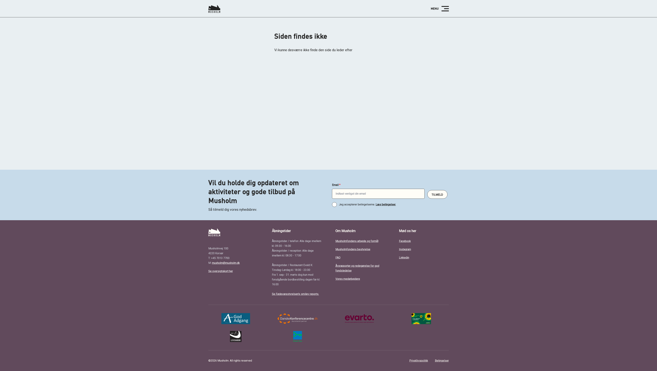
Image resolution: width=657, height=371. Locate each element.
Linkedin (404, 257)
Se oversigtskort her (220, 271)
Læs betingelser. (386, 204)
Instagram (405, 249)
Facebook (405, 241)
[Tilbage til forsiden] (214, 8)
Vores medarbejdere (347, 278)
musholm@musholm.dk (226, 263)
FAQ (337, 257)
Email (336, 185)
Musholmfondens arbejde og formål (356, 241)
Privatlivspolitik (418, 360)
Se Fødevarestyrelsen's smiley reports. (295, 294)
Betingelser (442, 360)
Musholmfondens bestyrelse (352, 249)
